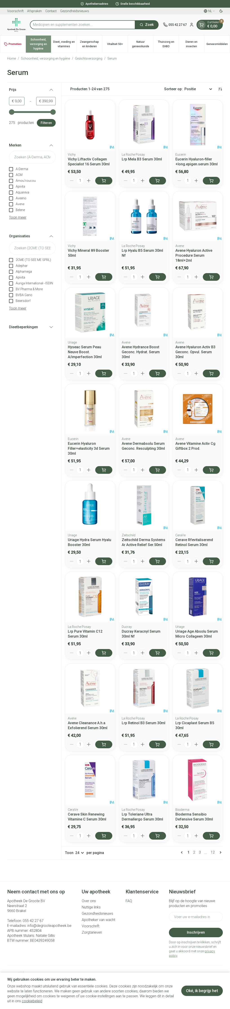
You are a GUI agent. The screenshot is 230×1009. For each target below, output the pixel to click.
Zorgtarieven (92, 932)
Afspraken (34, 11)
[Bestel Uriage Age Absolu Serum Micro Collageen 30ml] (211, 653)
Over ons (89, 901)
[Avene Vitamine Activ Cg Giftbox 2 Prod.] (198, 409)
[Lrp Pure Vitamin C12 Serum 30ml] (90, 597)
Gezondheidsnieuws (74, 11)
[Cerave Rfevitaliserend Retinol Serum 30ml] (198, 505)
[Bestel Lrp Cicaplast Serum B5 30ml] (211, 744)
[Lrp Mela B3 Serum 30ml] (144, 125)
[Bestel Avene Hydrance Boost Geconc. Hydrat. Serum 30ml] (157, 373)
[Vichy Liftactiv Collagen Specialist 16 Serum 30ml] (90, 125)
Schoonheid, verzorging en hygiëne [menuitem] (40, 44)
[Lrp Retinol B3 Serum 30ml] (144, 688)
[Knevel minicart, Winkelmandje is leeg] (201, 25)
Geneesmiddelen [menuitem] (218, 45)
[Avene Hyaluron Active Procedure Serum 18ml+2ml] (198, 216)
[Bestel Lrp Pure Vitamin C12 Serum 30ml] (103, 653)
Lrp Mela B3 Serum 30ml (142, 159)
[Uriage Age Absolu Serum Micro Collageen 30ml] (198, 597)
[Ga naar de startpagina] (16, 24)
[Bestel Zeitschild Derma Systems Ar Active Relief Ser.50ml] (157, 561)
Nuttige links (91, 907)
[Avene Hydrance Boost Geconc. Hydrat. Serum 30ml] (144, 312)
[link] (182, 852)
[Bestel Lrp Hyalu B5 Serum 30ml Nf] (157, 277)
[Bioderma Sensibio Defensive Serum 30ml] (198, 780)
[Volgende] (220, 852)
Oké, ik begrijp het (202, 990)
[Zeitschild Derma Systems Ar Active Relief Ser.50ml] (144, 505)
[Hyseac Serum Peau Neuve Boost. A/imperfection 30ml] (90, 312)
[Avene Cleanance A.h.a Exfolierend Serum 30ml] (90, 688)
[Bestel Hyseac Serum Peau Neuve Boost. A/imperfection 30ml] (103, 373)
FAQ (129, 901)
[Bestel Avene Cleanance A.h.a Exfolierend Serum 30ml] (103, 744)
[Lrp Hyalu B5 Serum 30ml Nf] (144, 216)
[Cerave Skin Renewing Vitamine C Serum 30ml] (90, 780)
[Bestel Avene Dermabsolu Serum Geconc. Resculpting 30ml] (157, 470)
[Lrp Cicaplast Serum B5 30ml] (198, 688)
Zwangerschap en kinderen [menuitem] (91, 44)
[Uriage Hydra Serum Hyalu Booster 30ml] (90, 505)
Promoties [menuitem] (15, 44)
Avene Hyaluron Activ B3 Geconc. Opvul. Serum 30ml (195, 352)
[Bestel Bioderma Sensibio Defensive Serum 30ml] (211, 836)
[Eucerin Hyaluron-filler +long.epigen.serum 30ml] (198, 125)
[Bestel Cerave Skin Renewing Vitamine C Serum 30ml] (103, 836)
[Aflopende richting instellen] (220, 89)
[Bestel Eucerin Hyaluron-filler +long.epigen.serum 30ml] (211, 180)
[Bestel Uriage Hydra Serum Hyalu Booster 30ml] (103, 561)
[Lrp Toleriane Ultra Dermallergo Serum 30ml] (144, 780)
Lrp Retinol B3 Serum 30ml (143, 723)
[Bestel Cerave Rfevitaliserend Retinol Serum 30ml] (211, 561)
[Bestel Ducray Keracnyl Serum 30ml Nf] (157, 653)
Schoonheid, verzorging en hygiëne (45, 58)
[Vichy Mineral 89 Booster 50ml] (90, 216)
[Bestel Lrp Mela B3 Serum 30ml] (157, 180)
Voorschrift (15, 11)
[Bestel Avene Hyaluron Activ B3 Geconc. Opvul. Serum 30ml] (211, 373)
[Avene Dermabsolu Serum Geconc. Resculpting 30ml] (144, 409)
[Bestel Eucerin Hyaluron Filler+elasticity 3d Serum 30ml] (103, 470)
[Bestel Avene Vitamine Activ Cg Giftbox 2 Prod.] (211, 470)
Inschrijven (196, 932)
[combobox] (82, 24)
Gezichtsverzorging (88, 58)
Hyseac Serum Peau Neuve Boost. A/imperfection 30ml (85, 352)
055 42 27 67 (33, 921)
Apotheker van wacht (98, 920)
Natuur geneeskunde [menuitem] (142, 44)
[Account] (191, 24)
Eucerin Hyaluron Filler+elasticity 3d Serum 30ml (89, 448)
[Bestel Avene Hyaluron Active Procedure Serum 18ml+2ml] (211, 277)
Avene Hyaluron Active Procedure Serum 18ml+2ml (193, 255)
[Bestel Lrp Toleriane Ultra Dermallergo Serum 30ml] (157, 836)
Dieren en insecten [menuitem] (195, 44)
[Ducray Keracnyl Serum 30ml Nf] (144, 597)
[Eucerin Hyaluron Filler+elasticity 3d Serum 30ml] (90, 409)
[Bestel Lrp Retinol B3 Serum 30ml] (157, 744)
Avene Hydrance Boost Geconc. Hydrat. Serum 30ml (141, 352)
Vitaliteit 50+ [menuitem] (117, 45)
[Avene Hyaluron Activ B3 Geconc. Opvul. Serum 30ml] (198, 312)
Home (11, 58)
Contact (51, 11)
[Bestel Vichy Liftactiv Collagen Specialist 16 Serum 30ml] (103, 180)
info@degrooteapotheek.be (49, 926)
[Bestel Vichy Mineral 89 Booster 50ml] (103, 277)
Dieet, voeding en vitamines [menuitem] (65, 44)
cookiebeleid (32, 1001)
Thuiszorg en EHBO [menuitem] (168, 44)
